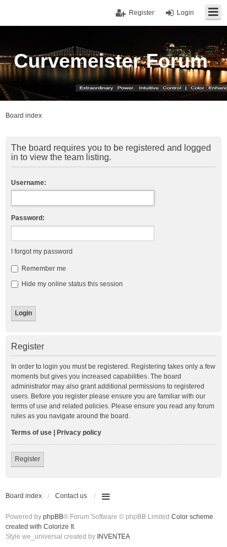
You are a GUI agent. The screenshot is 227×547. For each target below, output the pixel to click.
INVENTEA (113, 536)
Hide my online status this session (71, 284)
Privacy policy (79, 432)
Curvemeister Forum (111, 61)
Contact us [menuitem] (71, 496)
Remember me (43, 268)
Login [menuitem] (185, 13)
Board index (24, 496)
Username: (28, 183)
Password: (28, 218)
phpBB (53, 517)
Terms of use (31, 432)
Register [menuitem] (141, 13)
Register (27, 459)
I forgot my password (42, 251)
